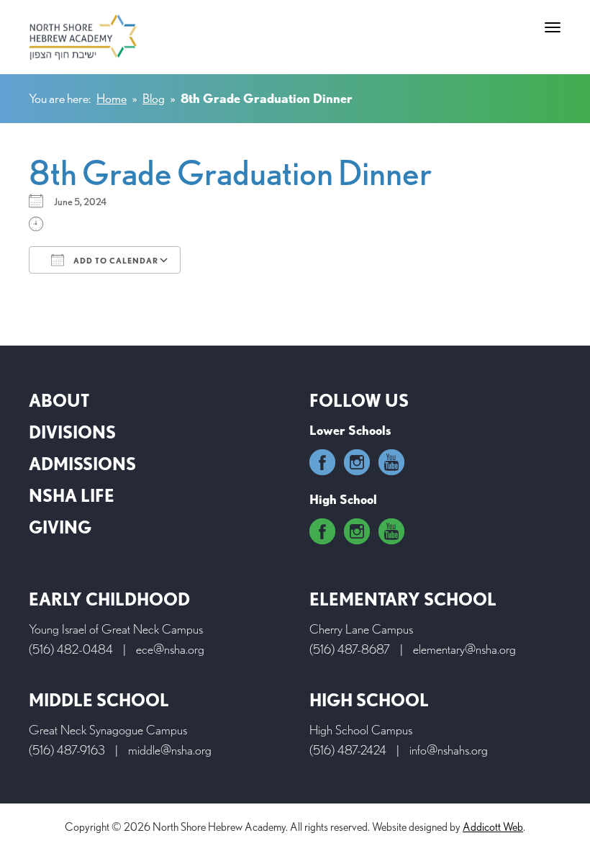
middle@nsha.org (170, 749)
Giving (60, 527)
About (59, 400)
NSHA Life (71, 495)
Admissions (82, 464)
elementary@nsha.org (464, 649)
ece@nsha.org (170, 649)
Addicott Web (493, 827)
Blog (153, 98)
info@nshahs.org (448, 749)
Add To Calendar (114, 261)
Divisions (72, 432)
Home (111, 98)
